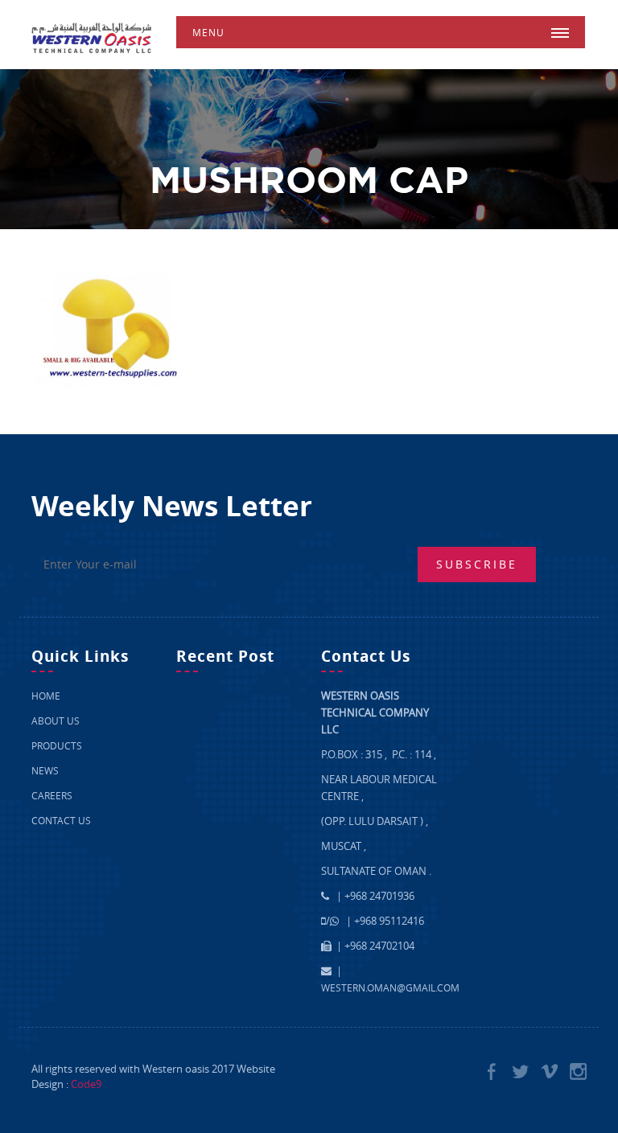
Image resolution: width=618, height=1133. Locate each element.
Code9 (86, 1084)
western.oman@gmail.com (390, 987)
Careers (51, 795)
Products (56, 745)
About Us (55, 720)
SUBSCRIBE (476, 564)
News (45, 770)
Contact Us (61, 820)
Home (45, 695)
